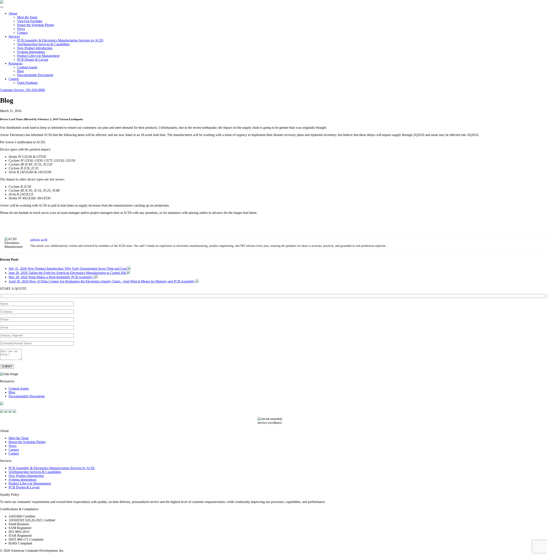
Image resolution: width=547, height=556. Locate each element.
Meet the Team (27, 17)
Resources (15, 63)
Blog (20, 71)
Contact (22, 32)
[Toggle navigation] (1, 7)
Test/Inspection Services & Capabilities (43, 44)
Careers (14, 79)
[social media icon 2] (6, 411)
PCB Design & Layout (32, 59)
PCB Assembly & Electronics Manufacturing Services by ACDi (60, 40)
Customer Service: (22, 90)
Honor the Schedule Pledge (35, 25)
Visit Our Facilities (29, 21)
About (13, 13)
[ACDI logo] (1, 2)
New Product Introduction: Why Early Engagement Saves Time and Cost (68, 268)
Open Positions (27, 82)
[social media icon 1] (1, 411)
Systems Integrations (31, 52)
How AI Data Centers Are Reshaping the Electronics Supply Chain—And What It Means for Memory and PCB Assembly (102, 281)
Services (14, 36)
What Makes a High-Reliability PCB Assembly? (51, 277)
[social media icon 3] (10, 411)
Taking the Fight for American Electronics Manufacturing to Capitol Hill (68, 273)
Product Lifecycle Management (38, 56)
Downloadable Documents (35, 75)
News (21, 29)
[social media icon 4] (14, 411)
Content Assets (27, 67)
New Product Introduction (34, 48)
